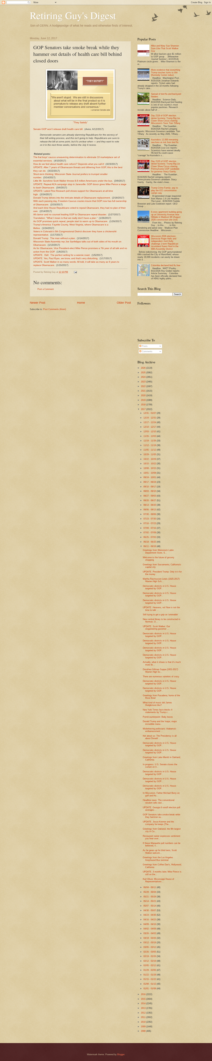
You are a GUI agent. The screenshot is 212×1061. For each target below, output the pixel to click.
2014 (143, 1003)
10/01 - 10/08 (150, 473)
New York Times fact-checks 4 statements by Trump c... (157, 710)
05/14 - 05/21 (150, 901)
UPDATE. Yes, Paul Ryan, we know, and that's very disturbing (65, 258)
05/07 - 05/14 (150, 906)
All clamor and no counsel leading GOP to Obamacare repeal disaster (69, 214)
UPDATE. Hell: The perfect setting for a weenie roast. (61, 255)
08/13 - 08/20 (150, 505)
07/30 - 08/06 (150, 514)
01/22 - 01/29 (150, 974)
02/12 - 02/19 (150, 961)
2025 (143, 372)
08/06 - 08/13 (150, 509)
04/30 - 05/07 (150, 910)
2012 (143, 1012)
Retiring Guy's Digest (73, 15)
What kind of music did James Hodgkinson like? (157, 703)
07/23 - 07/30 (150, 518)
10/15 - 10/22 (150, 463)
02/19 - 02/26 (150, 956)
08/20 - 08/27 (150, 500)
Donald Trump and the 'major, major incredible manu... (160, 722)
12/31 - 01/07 (150, 413)
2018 (143, 404)
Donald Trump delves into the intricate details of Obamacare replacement (71, 198)
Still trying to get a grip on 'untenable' (160, 614)
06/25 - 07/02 (150, 537)
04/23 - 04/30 (150, 915)
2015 (143, 999)
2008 (143, 1031)
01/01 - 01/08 (150, 988)
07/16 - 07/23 (150, 523)
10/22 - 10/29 (150, 459)
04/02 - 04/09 (150, 928)
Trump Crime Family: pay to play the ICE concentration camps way (164, 190)
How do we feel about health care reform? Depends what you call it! (68, 164)
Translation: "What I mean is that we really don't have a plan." (65, 218)
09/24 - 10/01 (150, 477)
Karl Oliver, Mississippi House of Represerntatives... (158, 880)
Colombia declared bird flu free (165, 265)
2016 (143, 994)
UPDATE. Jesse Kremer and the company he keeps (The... (158, 822)
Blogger (120, 1054)
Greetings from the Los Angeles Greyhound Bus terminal (158, 858)
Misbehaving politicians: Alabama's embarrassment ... (159, 729)
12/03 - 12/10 (150, 431)
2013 (143, 1008)
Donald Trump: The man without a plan (54, 238)
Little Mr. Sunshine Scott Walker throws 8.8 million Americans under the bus (72, 181)
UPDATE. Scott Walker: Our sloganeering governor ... (156, 627)
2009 (143, 1026)
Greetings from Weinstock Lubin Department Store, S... (158, 551)
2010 (143, 1022)
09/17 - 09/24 (150, 482)
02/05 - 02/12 (150, 965)
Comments (146, 351)
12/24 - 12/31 (150, 417)
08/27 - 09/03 (150, 496)
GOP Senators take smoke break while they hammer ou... (161, 815)
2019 (143, 400)
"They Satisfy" (80, 122)
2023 (143, 381)
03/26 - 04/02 (150, 933)
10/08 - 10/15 (150, 468)
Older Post (124, 302)
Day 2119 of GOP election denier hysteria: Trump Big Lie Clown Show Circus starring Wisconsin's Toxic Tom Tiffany (165, 119)
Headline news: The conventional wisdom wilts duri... (158, 801)
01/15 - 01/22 (150, 979)
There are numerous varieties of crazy (161, 676)
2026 (143, 368)
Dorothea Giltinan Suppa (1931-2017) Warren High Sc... (160, 670)
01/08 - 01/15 (150, 984)
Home (81, 302)
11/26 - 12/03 (150, 436)
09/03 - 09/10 (150, 491)
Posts (144, 346)
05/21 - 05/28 (150, 896)
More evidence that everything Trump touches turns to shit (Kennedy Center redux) (165, 72)
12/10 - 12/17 (150, 427)
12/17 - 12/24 (150, 422)
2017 (143, 409)
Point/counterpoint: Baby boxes (158, 717)
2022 (143, 386)
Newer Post (37, 302)
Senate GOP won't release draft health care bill (57, 129)
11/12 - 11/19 (150, 445)
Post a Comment (45, 289)
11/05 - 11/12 (150, 450)
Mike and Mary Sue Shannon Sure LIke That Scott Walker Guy (165, 48)
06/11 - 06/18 (150, 546)
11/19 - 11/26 (150, 440)
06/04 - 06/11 (150, 887)
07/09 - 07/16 (150, 528)
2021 (143, 391)
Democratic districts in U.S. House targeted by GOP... (159, 587)
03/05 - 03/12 (150, 947)
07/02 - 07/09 (150, 532)
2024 (143, 377)
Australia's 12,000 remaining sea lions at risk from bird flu (164, 140)
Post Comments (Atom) (54, 309)
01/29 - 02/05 (150, 970)
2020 (143, 395)
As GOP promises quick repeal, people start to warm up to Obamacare (70, 221)
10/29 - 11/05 (150, 454)
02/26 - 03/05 (150, 952)
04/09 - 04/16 (150, 924)
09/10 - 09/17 (150, 486)
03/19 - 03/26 (150, 938)
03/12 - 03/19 (150, 942)
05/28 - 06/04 (150, 892)
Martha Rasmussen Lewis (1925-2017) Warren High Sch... (161, 580)
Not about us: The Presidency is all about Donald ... (160, 737)
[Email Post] (75, 272)
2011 (143, 1017)
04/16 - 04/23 (150, 919)
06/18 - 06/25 (150, 542)
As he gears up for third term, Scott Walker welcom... (160, 851)
